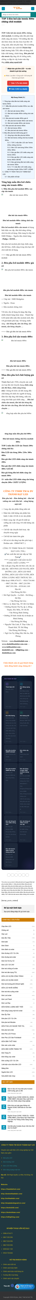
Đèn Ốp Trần (6, 1014)
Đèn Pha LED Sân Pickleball (11, 1038)
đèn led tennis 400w (13, 128)
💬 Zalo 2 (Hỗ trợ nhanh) (18, 89)
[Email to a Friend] (20, 875)
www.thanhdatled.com (19, 641)
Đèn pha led (19, 882)
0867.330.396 (8, 1237)
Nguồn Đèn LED (7, 1072)
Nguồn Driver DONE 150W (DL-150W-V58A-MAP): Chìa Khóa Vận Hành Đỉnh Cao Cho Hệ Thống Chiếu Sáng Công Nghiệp (21, 1118)
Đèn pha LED (7, 1158)
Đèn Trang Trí (6, 1053)
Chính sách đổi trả (9, 1264)
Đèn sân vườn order (8, 1045)
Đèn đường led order (9, 957)
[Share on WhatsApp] (8, 875)
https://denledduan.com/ (10, 1212)
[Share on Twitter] (16, 875)
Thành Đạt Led (7, 382)
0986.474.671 (8, 1233)
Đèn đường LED (8, 1162)
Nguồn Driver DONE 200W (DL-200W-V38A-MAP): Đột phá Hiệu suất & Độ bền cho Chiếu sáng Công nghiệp (21, 1099)
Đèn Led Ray (6, 1003)
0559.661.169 (8, 1249)
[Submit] (32, 15)
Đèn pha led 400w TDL (16, 890)
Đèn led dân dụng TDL (9, 972)
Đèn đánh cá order (8, 949)
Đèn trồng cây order (8, 1057)
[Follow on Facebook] (12, 1285)
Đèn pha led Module (9, 1022)
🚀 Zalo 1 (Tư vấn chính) (18, 83)
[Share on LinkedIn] (27, 875)
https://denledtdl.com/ (10, 1208)
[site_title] (18, 1297)
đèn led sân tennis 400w (14, 111)
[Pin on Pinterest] (23, 875)
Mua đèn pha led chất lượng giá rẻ (15, 133)
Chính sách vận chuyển (11, 1278)
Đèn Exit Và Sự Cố (8, 961)
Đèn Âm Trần (6, 938)
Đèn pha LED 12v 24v (9, 1018)
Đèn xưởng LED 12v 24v (10, 1061)
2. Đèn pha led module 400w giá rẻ (15, 118)
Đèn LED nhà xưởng (10, 1166)
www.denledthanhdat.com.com (14, 644)
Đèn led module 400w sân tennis (17, 123)
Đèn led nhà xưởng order (10, 992)
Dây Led (4, 934)
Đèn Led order (7, 995)
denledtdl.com (8, 650)
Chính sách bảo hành (10, 1268)
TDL (31, 1297)
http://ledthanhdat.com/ (10, 1198)
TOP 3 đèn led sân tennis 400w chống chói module (19, 894)
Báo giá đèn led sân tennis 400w (18, 332)
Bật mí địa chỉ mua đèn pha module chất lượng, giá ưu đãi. (20, 1090)
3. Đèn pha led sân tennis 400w (14, 126)
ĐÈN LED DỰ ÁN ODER (10, 980)
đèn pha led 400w (19, 884)
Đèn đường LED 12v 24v (10, 953)
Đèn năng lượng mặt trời (11, 1170)
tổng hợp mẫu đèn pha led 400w (17, 135)
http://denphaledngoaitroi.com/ (13, 1203)
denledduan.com (9, 653)
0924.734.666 (8, 1253)
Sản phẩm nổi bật (12, 177)
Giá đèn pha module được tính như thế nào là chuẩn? (21, 1127)
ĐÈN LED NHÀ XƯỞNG (10, 988)
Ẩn (24, 97)
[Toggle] (33, 976)
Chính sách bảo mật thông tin (13, 1271)
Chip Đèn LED (6, 926)
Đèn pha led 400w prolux (20, 888)
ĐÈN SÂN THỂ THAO (9, 1041)
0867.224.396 (8, 1241)
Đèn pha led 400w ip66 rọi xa (16, 886)
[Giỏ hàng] (32, 8)
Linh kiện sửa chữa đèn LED (11, 1064)
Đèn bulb (5, 942)
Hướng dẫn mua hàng (10, 1275)
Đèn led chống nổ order (10, 968)
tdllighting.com (22, 650)
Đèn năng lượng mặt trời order (12, 1011)
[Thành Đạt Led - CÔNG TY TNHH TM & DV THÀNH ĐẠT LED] (18, 8)
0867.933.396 (8, 1245)
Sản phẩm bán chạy (8, 1076)
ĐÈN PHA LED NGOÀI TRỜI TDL (13, 1026)
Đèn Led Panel (7, 999)
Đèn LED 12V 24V (8, 965)
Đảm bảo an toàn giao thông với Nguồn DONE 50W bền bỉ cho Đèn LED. (20, 1107)
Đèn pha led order (8, 1030)
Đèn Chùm (5, 946)
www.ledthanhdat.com (11, 647)
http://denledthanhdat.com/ (11, 1194)
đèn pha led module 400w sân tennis (19, 121)
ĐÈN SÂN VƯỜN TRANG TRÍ (12, 1049)
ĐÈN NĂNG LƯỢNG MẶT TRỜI (12, 1007)
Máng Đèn (5, 1068)
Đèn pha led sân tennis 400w (16, 130)
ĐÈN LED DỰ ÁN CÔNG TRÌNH (12, 976)
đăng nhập (14, 912)
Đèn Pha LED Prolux (9, 1034)
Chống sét (5, 930)
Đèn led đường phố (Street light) (13, 984)
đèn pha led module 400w (15, 892)
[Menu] (3, 8)
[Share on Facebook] (12, 875)
